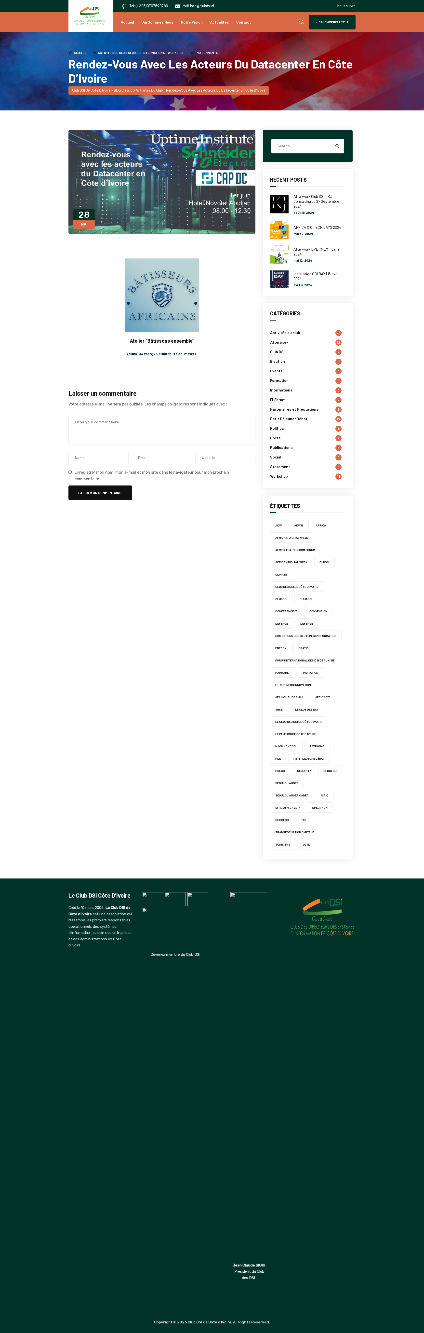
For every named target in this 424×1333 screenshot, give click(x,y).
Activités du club (112, 53)
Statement (280, 466)
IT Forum (278, 399)
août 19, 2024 (303, 213)
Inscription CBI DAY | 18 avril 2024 (315, 276)
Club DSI (80, 53)
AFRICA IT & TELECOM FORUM (295, 550)
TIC (303, 819)
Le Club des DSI (306, 709)
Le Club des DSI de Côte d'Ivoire (298, 721)
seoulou (330, 770)
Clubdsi (281, 599)
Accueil (127, 22)
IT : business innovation (293, 685)
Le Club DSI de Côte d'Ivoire (295, 734)
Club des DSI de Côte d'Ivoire (296, 586)
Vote (306, 844)
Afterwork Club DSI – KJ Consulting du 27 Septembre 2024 (316, 201)
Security (304, 770)
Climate (281, 574)
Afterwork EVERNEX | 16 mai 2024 (316, 251)
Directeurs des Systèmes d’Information (305, 635)
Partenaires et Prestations (294, 409)
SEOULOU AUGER (287, 783)
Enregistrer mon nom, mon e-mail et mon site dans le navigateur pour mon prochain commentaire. (152, 475)
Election (277, 361)
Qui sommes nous (157, 22)
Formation (279, 380)
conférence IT (286, 611)
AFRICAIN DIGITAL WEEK (291, 537)
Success (282, 819)
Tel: (148, 6)
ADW (278, 525)
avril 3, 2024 (302, 285)
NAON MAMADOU (286, 746)
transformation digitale (294, 832)
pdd (278, 758)
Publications (281, 447)
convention (318, 611)
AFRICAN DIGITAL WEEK (291, 562)
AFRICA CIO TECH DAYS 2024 (317, 227)
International (154, 53)
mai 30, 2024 (303, 234)
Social (275, 457)
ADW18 (299, 525)
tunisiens (282, 844)
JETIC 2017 (322, 697)
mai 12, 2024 (302, 260)
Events (276, 370)
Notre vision (192, 22)
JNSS (279, 709)
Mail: (198, 6)
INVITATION (310, 672)
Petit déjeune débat (309, 758)
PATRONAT (317, 746)
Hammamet (283, 672)
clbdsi (324, 562)
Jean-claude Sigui (289, 697)
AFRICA (321, 525)
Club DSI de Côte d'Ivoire (209, 1322)
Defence (281, 623)
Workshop (176, 53)
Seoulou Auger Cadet (292, 795)
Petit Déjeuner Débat (288, 418)
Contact (243, 22)
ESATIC (304, 648)
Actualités (219, 22)
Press (275, 437)
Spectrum (320, 807)
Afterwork (279, 342)
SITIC (324, 795)
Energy (280, 648)
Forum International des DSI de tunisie (305, 660)
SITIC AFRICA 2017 (287, 807)
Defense (306, 623)
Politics (277, 428)
